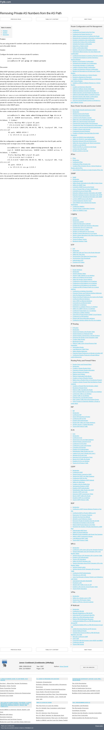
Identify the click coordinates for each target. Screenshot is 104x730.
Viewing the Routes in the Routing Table (84, 331)
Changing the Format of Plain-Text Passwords (85, 123)
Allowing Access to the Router (81, 113)
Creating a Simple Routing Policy (82, 368)
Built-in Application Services (81, 688)
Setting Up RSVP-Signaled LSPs (82, 561)
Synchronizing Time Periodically (81, 258)
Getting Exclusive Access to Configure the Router (86, 36)
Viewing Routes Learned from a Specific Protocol (86, 335)
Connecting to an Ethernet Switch (82, 303)
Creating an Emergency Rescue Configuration (85, 69)
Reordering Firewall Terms (80, 388)
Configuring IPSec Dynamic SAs (81, 164)
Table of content (52, 19)
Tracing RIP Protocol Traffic (80, 426)
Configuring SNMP (78, 181)
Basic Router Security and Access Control (84, 110)
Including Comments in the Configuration (84, 40)
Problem (5, 31)
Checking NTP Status (78, 262)
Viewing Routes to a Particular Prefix (83, 333)
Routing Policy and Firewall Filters (82, 364)
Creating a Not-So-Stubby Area (81, 484)
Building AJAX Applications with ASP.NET (86, 693)
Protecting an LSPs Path (79, 575)
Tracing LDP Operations (79, 559)
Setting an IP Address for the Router (82, 277)
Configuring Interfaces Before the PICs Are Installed (87, 320)
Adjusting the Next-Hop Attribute (81, 517)
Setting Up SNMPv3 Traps (80, 210)
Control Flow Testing (7, 690)
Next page (88, 19)
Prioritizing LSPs (77, 583)
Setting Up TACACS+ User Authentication (84, 139)
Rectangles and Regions (80, 705)
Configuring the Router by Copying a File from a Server (88, 55)
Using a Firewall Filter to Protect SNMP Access (85, 189)
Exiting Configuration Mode (80, 48)
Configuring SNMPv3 (78, 206)
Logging (75, 218)
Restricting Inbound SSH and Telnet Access (84, 141)
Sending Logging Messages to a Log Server (85, 233)
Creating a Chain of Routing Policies (83, 378)
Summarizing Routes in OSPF (81, 486)
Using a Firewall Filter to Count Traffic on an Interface (87, 391)
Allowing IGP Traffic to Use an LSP (82, 584)
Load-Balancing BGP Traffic (80, 538)
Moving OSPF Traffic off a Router (82, 496)
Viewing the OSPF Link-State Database (83, 476)
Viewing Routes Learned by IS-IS (82, 441)
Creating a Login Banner (79, 145)
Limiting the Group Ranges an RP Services (84, 629)
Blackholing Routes (78, 341)
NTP (74, 248)
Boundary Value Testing (8, 686)
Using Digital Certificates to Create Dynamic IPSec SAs (88, 170)
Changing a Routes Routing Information (84, 370)
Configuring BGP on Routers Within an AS (84, 513)
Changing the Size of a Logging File (82, 227)
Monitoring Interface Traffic (80, 241)
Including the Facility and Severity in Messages (85, 225)
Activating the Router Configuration (82, 44)
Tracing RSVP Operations (80, 588)
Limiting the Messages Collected (82, 223)
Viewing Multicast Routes (80, 631)
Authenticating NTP (78, 260)
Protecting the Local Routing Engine (83, 397)
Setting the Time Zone (79, 254)
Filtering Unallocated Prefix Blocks (82, 376)
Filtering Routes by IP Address (81, 372)
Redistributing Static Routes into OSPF (83, 490)
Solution (5, 32)
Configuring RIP (77, 415)
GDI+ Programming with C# (81, 702)
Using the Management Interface (82, 295)
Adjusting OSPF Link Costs (80, 492)
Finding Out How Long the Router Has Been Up (86, 92)
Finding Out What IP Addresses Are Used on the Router (88, 297)
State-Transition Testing (8, 688)
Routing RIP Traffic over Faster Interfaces (84, 422)
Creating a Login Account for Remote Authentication (87, 127)
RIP (74, 411)
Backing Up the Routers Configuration (83, 61)
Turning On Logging (78, 221)
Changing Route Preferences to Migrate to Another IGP (88, 353)
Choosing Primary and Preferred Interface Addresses (87, 293)
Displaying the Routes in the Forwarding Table (85, 337)
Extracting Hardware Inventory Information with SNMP (87, 195)
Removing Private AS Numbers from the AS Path (86, 521)
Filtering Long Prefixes (79, 374)
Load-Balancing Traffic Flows (81, 349)
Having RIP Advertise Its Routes (81, 416)
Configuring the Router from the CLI (82, 34)
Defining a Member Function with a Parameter (51, 684)
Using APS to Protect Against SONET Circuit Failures (87, 314)
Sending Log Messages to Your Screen (83, 231)
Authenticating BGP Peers (80, 530)
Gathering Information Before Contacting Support (86, 94)
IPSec (74, 158)
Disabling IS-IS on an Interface (81, 461)
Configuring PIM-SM (78, 611)
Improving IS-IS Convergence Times (83, 457)
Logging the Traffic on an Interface (82, 393)
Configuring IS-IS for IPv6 (80, 443)
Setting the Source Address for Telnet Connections (86, 143)
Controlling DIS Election (79, 447)
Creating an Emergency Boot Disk (82, 87)
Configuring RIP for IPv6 (79, 418)
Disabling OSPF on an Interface (81, 498)
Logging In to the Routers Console (82, 117)
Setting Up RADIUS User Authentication (83, 137)
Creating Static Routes (79, 339)
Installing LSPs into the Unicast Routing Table (85, 586)
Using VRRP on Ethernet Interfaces (82, 301)
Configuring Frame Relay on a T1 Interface (84, 310)
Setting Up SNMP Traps (79, 185)
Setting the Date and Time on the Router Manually (86, 252)
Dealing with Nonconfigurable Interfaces (84, 318)
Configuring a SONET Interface (81, 312)
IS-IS (74, 434)
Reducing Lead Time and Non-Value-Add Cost (15, 722)
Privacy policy (99, 726)
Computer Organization (44, 682)
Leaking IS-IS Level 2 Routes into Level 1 (84, 453)
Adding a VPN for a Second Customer (83, 602)
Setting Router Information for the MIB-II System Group (87, 183)
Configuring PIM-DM (78, 642)
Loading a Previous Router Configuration (84, 67)
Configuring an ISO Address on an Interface (84, 285)
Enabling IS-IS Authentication (81, 449)
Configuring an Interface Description (83, 291)
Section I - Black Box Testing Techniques (13, 683)
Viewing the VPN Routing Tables (82, 600)
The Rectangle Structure (80, 708)
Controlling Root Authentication (81, 115)
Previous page (16, 19)
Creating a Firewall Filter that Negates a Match (85, 386)
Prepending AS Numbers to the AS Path (83, 522)
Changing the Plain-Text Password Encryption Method (87, 125)
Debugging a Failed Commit (80, 46)
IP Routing (75, 328)
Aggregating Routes (78, 347)
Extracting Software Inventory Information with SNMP (87, 193)
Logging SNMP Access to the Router (83, 199)
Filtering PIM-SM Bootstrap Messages (83, 619)
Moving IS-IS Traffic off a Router (81, 459)
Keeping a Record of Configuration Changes (85, 50)
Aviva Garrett (64, 666)
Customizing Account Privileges (81, 131)
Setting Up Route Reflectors (80, 532)
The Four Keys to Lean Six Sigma (47, 705)
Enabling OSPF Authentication (81, 488)
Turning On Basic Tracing (80, 239)
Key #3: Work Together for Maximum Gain (50, 715)
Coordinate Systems (79, 710)
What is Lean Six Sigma (44, 702)
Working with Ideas (6, 714)
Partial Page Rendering (80, 686)
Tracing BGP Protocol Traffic (80, 540)
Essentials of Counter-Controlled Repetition (51, 689)
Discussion (6, 34)
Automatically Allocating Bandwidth (82, 581)
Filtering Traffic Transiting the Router (83, 390)
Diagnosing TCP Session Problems (82, 515)
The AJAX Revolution (79, 683)
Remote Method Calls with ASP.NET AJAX (86, 690)
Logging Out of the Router (80, 149)
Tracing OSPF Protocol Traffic (81, 499)
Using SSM (76, 638)
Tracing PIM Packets (78, 644)
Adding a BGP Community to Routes (83, 536)
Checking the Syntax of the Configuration (84, 42)
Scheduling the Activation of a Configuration (85, 63)
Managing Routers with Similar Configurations (85, 96)
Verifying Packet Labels (79, 567)
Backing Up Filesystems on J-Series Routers (85, 75)
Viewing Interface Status (79, 273)
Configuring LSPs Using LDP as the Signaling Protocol (88, 549)
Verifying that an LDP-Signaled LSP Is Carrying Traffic (87, 555)
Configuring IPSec (78, 162)
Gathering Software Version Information (83, 89)
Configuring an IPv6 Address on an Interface (85, 283)
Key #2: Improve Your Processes (47, 713)
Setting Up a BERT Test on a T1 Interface (84, 308)
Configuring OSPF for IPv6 (80, 478)
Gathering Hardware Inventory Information (84, 90)
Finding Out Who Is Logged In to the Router (84, 147)
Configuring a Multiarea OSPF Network (83, 480)
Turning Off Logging (78, 237)
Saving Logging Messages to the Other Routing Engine (88, 235)
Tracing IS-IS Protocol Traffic (80, 463)
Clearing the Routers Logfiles (81, 229)
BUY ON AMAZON (88, 667)
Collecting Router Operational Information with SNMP (87, 196)
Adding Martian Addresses (80, 351)
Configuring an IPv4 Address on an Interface (85, 281)
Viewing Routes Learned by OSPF (82, 474)
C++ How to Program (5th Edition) (48, 678)
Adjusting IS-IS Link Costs (80, 455)
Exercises (39, 687)
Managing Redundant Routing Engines (83, 98)
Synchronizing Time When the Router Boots (85, 256)
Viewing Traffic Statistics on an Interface (83, 275)
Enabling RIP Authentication (80, 420)
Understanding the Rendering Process (85, 718)
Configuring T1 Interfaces (80, 305)
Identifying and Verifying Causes (11, 719)
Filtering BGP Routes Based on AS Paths (84, 524)
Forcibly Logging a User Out (80, 151)
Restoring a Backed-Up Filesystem (82, 77)
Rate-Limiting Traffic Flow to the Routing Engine (86, 399)
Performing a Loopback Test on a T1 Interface (85, 306)
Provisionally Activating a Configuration (83, 65)
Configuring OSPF (78, 472)
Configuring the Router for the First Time (84, 32)
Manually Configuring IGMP (80, 636)
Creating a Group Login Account (81, 129)
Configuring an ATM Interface (81, 316)
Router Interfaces (77, 269)
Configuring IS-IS (77, 437)
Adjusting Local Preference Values (82, 519)
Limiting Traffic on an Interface (81, 395)
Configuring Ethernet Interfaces (81, 299)
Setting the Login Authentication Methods (84, 119)
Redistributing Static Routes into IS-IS (83, 451)
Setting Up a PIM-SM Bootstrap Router (83, 617)
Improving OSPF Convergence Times (83, 494)
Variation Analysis (6, 717)
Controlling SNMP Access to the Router (83, 187)
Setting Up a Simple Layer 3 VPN (82, 598)
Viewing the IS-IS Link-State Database (83, 439)
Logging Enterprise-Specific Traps (82, 200)
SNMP (74, 177)
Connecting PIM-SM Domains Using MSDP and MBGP (88, 640)
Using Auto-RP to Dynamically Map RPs (84, 615)
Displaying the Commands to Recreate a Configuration (88, 38)
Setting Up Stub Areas (79, 482)
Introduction (76, 30)
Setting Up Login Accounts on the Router (84, 121)
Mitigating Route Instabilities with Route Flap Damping (87, 534)
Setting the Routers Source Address (82, 279)
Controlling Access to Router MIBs (82, 191)
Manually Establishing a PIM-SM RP (83, 613)
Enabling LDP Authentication (80, 557)
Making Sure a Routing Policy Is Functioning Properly (87, 380)
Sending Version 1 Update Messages (83, 424)
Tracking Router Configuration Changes (84, 208)
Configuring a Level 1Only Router (82, 445)
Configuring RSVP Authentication (82, 573)
